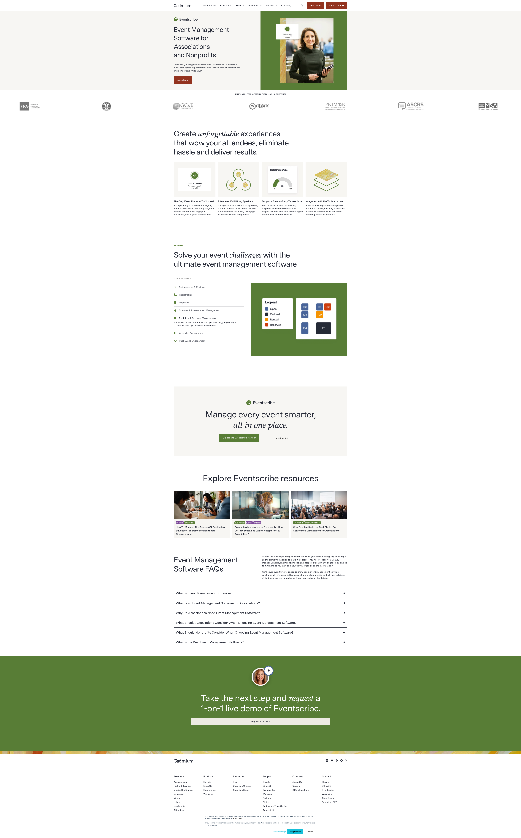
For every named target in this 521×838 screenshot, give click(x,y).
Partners (267, 798)
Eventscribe (209, 790)
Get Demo (315, 5)
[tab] (209, 287)
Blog (235, 782)
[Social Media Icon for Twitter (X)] (346, 760)
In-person (179, 794)
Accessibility (269, 810)
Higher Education (182, 786)
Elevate (207, 782)
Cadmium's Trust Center (275, 806)
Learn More (182, 80)
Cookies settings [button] (280, 831)
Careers (296, 786)
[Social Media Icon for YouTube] (332, 760)
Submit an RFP (336, 5)
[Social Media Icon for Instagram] (341, 760)
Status (266, 802)
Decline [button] (310, 831)
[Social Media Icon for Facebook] (337, 760)
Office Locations (300, 790)
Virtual (177, 798)
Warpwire (208, 794)
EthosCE (207, 786)
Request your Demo (260, 721)
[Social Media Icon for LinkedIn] (327, 760)
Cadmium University (243, 786)
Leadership (179, 806)
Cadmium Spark (241, 790)
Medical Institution (183, 790)
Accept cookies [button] (295, 831)
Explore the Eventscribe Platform (239, 437)
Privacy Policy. (237, 819)
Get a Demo (282, 438)
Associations (180, 782)
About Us (297, 782)
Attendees (179, 810)
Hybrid (177, 802)
